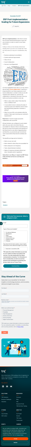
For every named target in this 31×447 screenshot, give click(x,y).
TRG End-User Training (21, 406)
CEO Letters (4, 416)
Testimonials (19, 420)
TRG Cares (18, 418)
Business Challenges (6, 399)
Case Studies (4, 413)
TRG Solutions (4, 397)
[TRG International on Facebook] (7, 386)
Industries (3, 401)
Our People (19, 413)
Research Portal (20, 404)
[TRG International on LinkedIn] (3, 386)
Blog (17, 399)
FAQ (17, 401)
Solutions (4, 393)
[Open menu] (28, 2)
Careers (18, 424)
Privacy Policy (19, 435)
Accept (15, 438)
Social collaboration (14, 89)
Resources (19, 393)
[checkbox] (15, 237)
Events (3, 424)
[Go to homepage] (3, 2)
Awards (18, 416)
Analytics (5, 205)
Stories (3, 410)
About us (19, 410)
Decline (15, 442)
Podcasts (18, 397)
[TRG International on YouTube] (11, 386)
